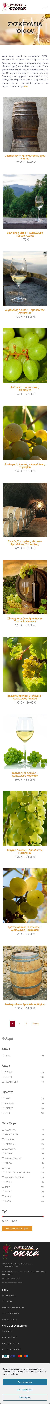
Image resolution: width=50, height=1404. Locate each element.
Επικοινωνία (7, 1301)
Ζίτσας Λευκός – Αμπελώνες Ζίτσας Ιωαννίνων (25, 620)
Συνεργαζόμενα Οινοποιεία (13, 1308)
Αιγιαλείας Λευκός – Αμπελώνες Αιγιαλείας (25, 311)
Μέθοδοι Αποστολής (10, 1343)
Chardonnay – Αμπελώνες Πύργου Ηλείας (25, 157)
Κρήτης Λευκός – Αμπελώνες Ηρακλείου (25, 851)
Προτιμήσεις (25, 1397)
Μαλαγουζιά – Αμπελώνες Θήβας (25, 1004)
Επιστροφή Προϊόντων (11, 1350)
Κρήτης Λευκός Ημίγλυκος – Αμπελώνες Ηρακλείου (25, 928)
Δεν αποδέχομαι (25, 1389)
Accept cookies (25, 1382)
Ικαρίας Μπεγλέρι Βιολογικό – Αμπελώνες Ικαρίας (25, 697)
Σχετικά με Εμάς (8, 1295)
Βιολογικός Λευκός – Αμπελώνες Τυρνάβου (25, 466)
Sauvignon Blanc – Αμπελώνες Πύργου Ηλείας (25, 234)
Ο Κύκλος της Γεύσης (10, 1314)
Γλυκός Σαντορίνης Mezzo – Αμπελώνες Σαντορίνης (25, 543)
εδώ (26, 86)
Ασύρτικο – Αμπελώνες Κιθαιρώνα (25, 388)
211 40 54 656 (7, 1274)
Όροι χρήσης (7, 1331)
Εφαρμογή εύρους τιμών (17, 1228)
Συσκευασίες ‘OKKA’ (9, 1320)
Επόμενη (35, 1024)
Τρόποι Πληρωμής (9, 1337)
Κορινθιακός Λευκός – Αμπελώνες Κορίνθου (25, 774)
